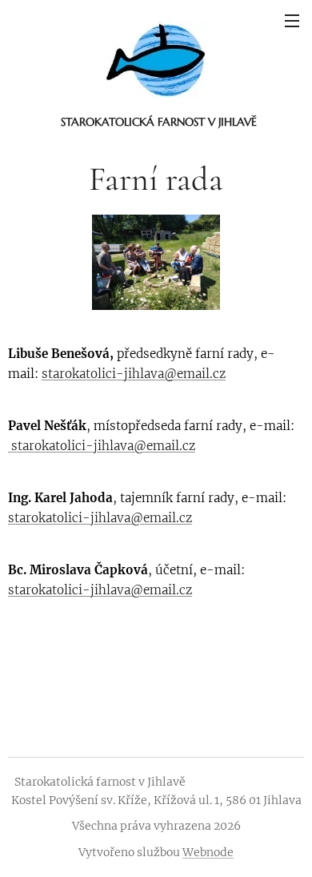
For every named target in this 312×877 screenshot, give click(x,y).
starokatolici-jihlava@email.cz (134, 373)
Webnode (208, 852)
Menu (292, 20)
